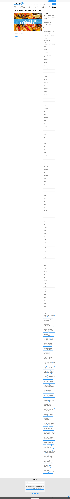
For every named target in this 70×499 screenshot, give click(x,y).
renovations (45, 427)
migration (45, 189)
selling (45, 114)
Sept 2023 (45, 259)
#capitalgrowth (46, 382)
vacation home (46, 358)
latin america (48, 457)
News (48, 4)
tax (44, 149)
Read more (16, 36)
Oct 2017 (45, 297)
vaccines (45, 213)
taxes (53, 428)
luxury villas (45, 316)
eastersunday (45, 390)
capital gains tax (49, 429)
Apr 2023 (45, 262)
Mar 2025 (45, 256)
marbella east (52, 315)
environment (45, 227)
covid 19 (45, 366)
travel (44, 163)
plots (44, 460)
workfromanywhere (46, 373)
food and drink (46, 108)
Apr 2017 (45, 306)
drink (44, 221)
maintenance (45, 424)
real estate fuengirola (46, 324)
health (47, 409)
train (50, 451)
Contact (50, 4)
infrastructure (45, 372)
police (47, 437)
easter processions (51, 386)
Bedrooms (36, 6)
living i (45, 216)
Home (28, 4)
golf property (49, 316)
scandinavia (45, 448)
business (45, 198)
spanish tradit (45, 91)
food (53, 408)
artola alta (45, 315)
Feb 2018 (45, 291)
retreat (49, 358)
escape (54, 362)
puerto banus (45, 128)
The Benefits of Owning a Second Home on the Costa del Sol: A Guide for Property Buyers (49, 27)
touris (44, 225)
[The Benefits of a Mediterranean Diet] (28, 22)
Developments (44, 4)
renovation (49, 427)
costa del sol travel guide (47, 352)
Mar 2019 (45, 274)
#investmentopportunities (51, 376)
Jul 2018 (45, 283)
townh (45, 105)
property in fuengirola (46, 321)
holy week (45, 461)
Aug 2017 (45, 300)
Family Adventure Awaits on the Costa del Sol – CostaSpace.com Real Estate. (49, 24)
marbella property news (47, 40)
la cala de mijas (51, 452)
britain (44, 184)
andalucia (45, 160)
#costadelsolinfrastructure (47, 380)
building (45, 143)
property (45, 102)
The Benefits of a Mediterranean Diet (21, 33)
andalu (45, 233)
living (44, 193)
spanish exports (46, 408)
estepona (49, 415)
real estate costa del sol (47, 335)
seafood (45, 161)
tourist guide (48, 433)
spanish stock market (50, 442)
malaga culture (46, 88)
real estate (45, 94)
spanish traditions (51, 400)
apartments (52, 330)
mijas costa (45, 49)
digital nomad (45, 62)
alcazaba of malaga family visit (48, 348)
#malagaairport (46, 381)
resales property (46, 82)
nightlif (45, 181)
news (44, 123)
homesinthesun (50, 443)
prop (44, 65)
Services (40, 4)
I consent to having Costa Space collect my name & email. (35, 488)
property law (50, 428)
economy (45, 187)
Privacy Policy (29, 486)
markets (51, 401)
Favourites (54, 4)
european (52, 457)
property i (45, 129)
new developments (51, 395)
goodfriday (45, 76)
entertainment (45, 248)
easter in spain (46, 386)
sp (44, 70)
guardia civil (45, 438)
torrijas (45, 394)
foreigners (45, 405)
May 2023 (45, 260)
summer (45, 178)
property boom (46, 414)
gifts (50, 471)
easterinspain (45, 73)
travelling (45, 164)
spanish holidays (46, 175)
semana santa (45, 387)
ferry (47, 451)
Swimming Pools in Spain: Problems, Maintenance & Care (48, 20)
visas (44, 452)
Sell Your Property (36, 4)
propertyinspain (46, 68)
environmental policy (46, 470)
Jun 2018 (45, 285)
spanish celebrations (46, 401)
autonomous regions (46, 471)
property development (47, 132)
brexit (44, 186)
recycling (45, 230)
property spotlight (46, 131)
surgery (45, 207)
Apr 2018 (45, 288)
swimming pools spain (47, 325)
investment (53, 340)
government (45, 442)
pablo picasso (45, 423)
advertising (49, 441)
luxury (44, 465)
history (45, 247)
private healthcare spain (47, 467)
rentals (45, 371)
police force (51, 437)
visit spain (50, 404)
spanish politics (46, 169)
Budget (29, 6)
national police (50, 438)
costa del (45, 190)
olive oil (45, 111)
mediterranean (46, 219)
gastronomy (45, 155)
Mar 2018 (45, 289)
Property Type (43, 6)
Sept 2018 (45, 280)
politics (52, 434)
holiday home (50, 357)
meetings (53, 471)
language (45, 195)
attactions (53, 432)
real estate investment (47, 333)
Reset (53, 6)
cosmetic (45, 204)
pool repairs (45, 329)
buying (47, 413)
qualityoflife (52, 372)
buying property (51, 338)
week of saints (46, 462)
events (45, 242)
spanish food (45, 157)
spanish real (45, 97)
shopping (47, 452)
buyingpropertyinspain (46, 419)
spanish (45, 135)
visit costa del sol (46, 385)
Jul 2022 (45, 268)
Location (22, 6)
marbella (45, 100)
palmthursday (45, 79)
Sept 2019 (45, 271)
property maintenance (50, 424)
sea (50, 419)
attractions (45, 434)
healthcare (45, 210)
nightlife (50, 432)
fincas (47, 460)
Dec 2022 (45, 265)
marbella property (46, 319)
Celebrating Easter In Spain (47, 33)
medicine (51, 465)
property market (46, 120)
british (44, 413)
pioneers (48, 466)
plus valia (45, 429)
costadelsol (50, 382)
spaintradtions (45, 391)
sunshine (45, 362)
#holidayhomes (51, 381)
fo (44, 222)
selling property (46, 52)
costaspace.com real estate (47, 354)
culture (45, 134)
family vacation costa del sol (47, 353)
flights (50, 447)
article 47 (53, 460)
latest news (45, 106)
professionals (45, 428)
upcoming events (46, 245)
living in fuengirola (46, 320)
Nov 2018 (45, 277)
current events (45, 443)
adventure (48, 434)
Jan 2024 (45, 257)
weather (45, 224)
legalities (50, 460)
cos (44, 172)
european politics (46, 446)
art (44, 137)
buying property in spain (47, 339)
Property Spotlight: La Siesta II (48, 22)
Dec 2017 (45, 294)
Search (54, 7)
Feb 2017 (45, 309)
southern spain (50, 368)
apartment (45, 46)
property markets (46, 418)
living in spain (46, 166)
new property (45, 396)
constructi (45, 146)
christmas (45, 85)
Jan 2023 (45, 263)
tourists (45, 152)
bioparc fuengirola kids (47, 347)
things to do (45, 239)
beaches (48, 362)
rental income (45, 357)
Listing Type (15, 6)
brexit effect (45, 192)
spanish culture (50, 367)
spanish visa (45, 376)
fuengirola (50, 319)
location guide (46, 103)
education (45, 451)
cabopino (45, 99)
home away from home (47, 363)
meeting (45, 236)
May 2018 (45, 286)
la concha (47, 465)
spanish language (49, 456)
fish (44, 158)
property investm (46, 59)
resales (51, 394)
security (45, 437)
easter (45, 71)
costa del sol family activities (48, 343)
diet (44, 218)
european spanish (51, 446)
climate (47, 371)
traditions (45, 433)
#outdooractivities (50, 377)
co (44, 201)
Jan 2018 (45, 292)
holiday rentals (49, 340)
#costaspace (45, 377)
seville (49, 462)
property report (46, 117)
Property (31, 4)
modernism (52, 423)
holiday (49, 391)
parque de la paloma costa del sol (48, 349)
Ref (49, 6)
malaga (52, 339)
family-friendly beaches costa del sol (49, 344)
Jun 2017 (45, 303)
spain (44, 74)
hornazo (47, 394)
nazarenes (48, 461)
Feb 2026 (45, 254)
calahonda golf (50, 329)
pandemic (48, 366)
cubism (49, 423)
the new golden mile (46, 126)
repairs (53, 427)
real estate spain (46, 334)
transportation (51, 371)
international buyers (46, 399)
